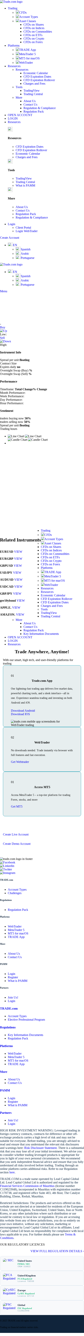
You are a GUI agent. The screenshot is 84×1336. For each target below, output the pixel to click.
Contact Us (30, 104)
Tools (19, 87)
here (12, 1172)
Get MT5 (16, 806)
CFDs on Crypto (33, 38)
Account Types (28, 16)
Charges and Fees (34, 83)
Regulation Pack (33, 111)
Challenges (14, 893)
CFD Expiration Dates (37, 76)
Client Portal (23, 227)
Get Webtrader (20, 761)
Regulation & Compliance (39, 108)
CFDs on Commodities (37, 31)
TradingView (31, 90)
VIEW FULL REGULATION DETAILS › (57, 1251)
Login (11, 973)
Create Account (9, 237)
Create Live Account (16, 834)
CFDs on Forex (33, 42)
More (19, 97)
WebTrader (26, 62)
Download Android (23, 710)
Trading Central (33, 94)
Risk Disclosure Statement (40, 1147)
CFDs (23, 12)
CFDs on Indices (33, 28)
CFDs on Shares (33, 24)
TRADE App (27, 49)
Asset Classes (27, 21)
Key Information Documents (41, 633)
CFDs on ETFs (32, 35)
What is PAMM (25, 185)
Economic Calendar (35, 73)
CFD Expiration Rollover (39, 80)
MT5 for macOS (29, 58)
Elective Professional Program (26, 1019)
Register (13, 977)
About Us (29, 101)
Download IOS (20, 714)
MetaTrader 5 (27, 54)
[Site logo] (11, 1)
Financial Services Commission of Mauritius (27, 1186)
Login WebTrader (27, 231)
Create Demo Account (16, 843)
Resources (22, 69)
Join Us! (13, 997)
